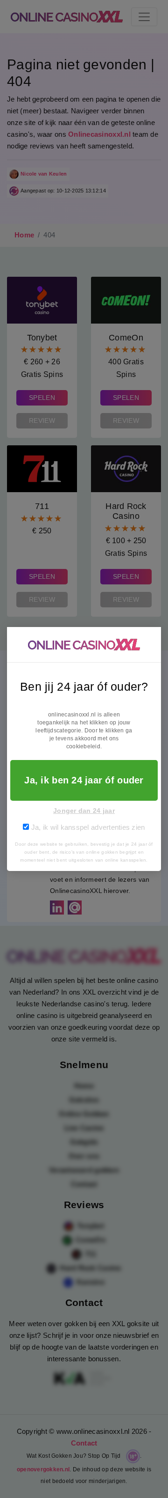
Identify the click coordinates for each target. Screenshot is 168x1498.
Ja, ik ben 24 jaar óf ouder (83, 780)
